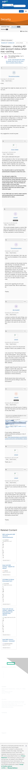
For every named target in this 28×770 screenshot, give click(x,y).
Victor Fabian (14, 149)
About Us (4, 714)
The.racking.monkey (14, 76)
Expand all (4, 42)
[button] (26, 745)
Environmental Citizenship (8, 721)
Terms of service (5, 725)
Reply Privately (9, 80)
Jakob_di (6, 570)
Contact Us (4, 719)
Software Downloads (6, 741)
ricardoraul (6, 539)
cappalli (15, 217)
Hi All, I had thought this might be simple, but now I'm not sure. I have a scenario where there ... (15, 61)
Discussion (15, 26)
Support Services (6, 735)
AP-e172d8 (6, 583)
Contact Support (5, 737)
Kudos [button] (25, 67)
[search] (11, 5)
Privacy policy (5, 723)
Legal (3, 727)
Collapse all (11, 42)
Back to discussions (7, 40)
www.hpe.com (20, 704)
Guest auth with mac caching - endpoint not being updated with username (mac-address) (8, 612)
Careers (3, 716)
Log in (21, 11)
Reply (3, 80)
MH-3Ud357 (16, 310)
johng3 (16, 339)
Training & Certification (7, 739)
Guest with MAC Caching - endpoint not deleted (8, 566)
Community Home (5, 26)
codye (5, 617)
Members (4, 29)
